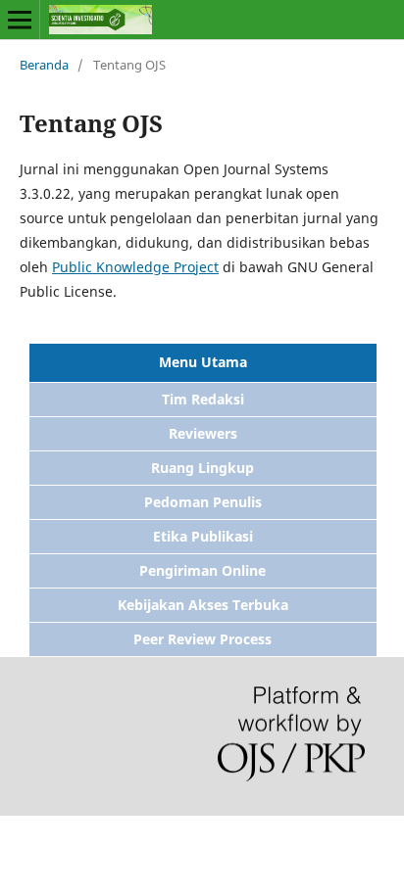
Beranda (44, 64)
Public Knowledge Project (135, 267)
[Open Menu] (19, 19)
